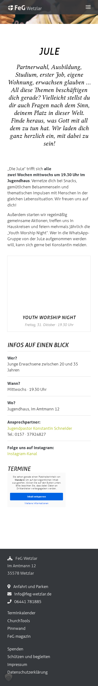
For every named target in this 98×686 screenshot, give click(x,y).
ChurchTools (18, 620)
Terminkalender (21, 612)
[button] (8, 677)
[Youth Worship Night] (48, 284)
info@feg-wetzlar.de (31, 593)
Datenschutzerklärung (27, 672)
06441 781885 (26, 601)
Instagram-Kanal (22, 453)
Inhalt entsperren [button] (36, 496)
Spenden (15, 648)
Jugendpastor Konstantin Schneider (39, 428)
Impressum (17, 664)
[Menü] (88, 6)
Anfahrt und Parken (29, 586)
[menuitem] (88, 6)
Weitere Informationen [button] (36, 503)
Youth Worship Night (48, 317)
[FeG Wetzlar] (40, 9)
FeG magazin (19, 636)
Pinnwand (16, 628)
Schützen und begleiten (28, 656)
